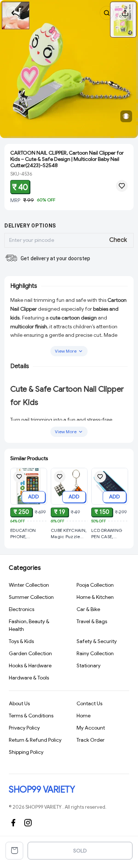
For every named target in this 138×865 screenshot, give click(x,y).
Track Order (91, 740)
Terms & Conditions (31, 715)
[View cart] (14, 850)
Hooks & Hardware (30, 665)
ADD (33, 496)
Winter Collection (29, 585)
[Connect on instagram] (28, 822)
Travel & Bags (92, 621)
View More (66, 351)
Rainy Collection (95, 653)
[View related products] (126, 116)
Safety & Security (97, 641)
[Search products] (107, 13)
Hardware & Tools (29, 677)
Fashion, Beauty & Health (29, 625)
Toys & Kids (21, 641)
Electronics (21, 609)
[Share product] (125, 13)
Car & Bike (88, 609)
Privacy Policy (24, 727)
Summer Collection (31, 597)
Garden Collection (30, 653)
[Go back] (13, 13)
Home (84, 715)
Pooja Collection (95, 585)
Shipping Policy (26, 752)
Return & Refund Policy (35, 740)
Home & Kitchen (95, 597)
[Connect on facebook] (13, 822)
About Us (19, 703)
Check (118, 240)
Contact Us (89, 703)
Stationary (88, 665)
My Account (91, 727)
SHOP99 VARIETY (42, 789)
